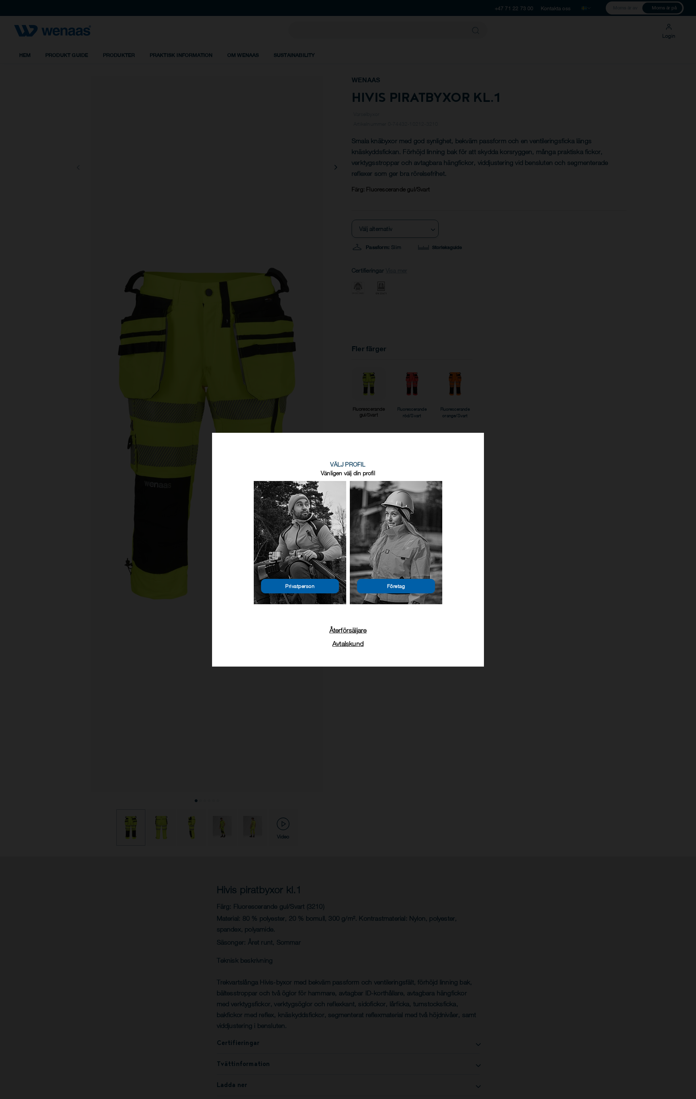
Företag (396, 586)
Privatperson (300, 586)
